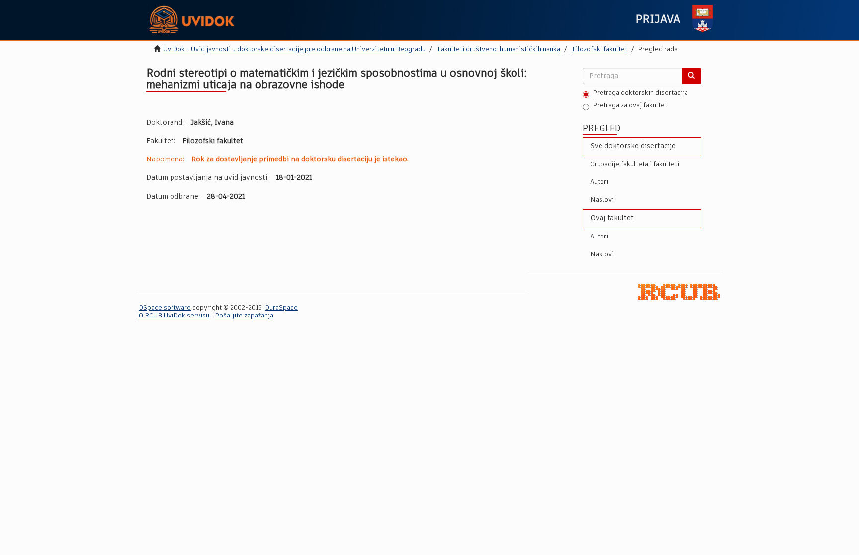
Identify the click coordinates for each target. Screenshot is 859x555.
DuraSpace (281, 308)
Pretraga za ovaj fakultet (630, 105)
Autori (599, 182)
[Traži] (691, 76)
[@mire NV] (679, 292)
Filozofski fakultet (599, 49)
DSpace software (165, 308)
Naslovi (602, 200)
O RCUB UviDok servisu (174, 316)
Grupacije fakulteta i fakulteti (634, 164)
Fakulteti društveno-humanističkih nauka (498, 49)
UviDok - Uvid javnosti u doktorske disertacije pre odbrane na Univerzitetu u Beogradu (294, 49)
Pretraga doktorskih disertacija (640, 93)
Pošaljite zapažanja (244, 316)
